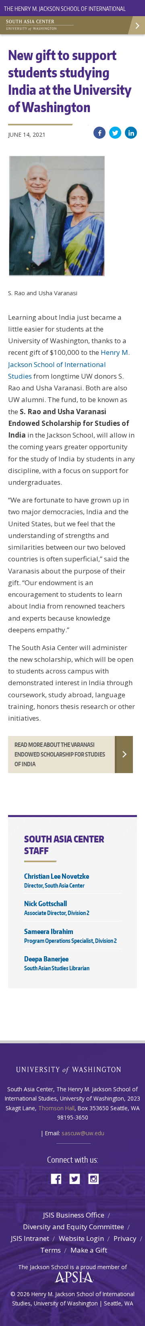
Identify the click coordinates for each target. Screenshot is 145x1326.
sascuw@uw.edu (83, 1133)
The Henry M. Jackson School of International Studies (65, 13)
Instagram (96, 1178)
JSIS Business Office (73, 1215)
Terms (50, 1250)
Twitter (115, 133)
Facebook (99, 133)
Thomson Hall (56, 1108)
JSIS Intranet (30, 1238)
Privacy (125, 1238)
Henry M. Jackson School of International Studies (69, 364)
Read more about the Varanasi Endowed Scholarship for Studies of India (59, 754)
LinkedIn (131, 133)
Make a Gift (88, 1250)
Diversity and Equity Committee (73, 1226)
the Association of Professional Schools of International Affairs (72, 1277)
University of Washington (72, 1069)
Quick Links (136, 25)
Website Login (81, 1238)
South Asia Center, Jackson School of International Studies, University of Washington (46, 24)
